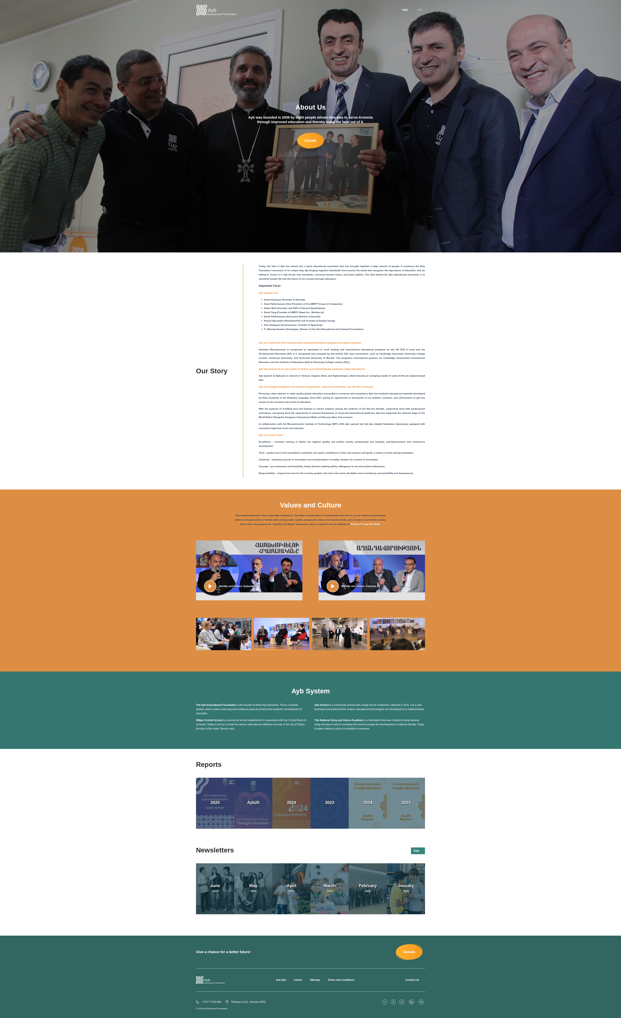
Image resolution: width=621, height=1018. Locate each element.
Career (298, 980)
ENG (405, 10)
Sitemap (315, 980)
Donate (310, 141)
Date (417, 850)
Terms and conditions (341, 980)
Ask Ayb (281, 980)
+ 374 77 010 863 (211, 1002)
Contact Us (412, 980)
